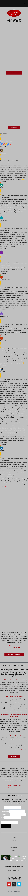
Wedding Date (5, 811)
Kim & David (16, 647)
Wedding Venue (5, 814)
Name (2, 808)
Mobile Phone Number (7, 820)
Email (2, 817)
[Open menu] (24, 3)
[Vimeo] (19, 884)
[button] (2, 858)
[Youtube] (9, 884)
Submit (6, 826)
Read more (8, 487)
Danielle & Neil (16, 785)
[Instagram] (14, 884)
